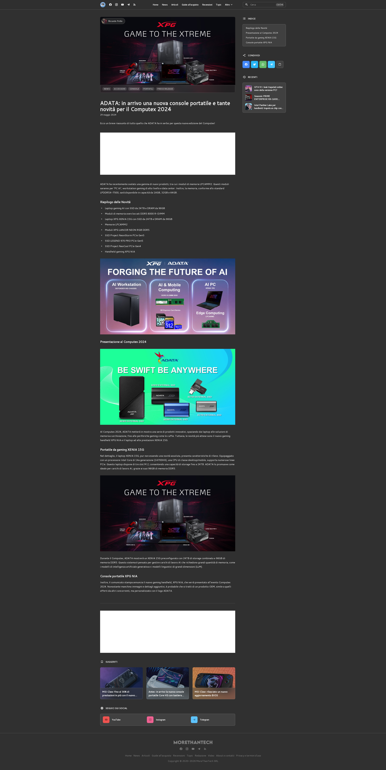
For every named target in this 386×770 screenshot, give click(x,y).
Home (155, 4)
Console (134, 89)
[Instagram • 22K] (116, 5)
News (165, 4)
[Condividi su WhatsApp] (263, 64)
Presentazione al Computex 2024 (262, 32)
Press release (165, 89)
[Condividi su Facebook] (246, 64)
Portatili (148, 89)
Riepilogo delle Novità (256, 28)
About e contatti (225, 755)
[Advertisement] (167, 154)
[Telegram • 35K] (128, 5)
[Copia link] (279, 64)
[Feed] (134, 5)
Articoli (174, 4)
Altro (227, 4)
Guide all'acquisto (190, 4)
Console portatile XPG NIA (259, 42)
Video (211, 755)
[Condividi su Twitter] (254, 64)
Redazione (200, 755)
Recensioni (207, 4)
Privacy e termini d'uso (248, 755)
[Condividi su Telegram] (271, 64)
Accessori (119, 89)
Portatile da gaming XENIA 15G (261, 37)
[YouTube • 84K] (122, 5)
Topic (218, 4)
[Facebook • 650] (110, 5)
